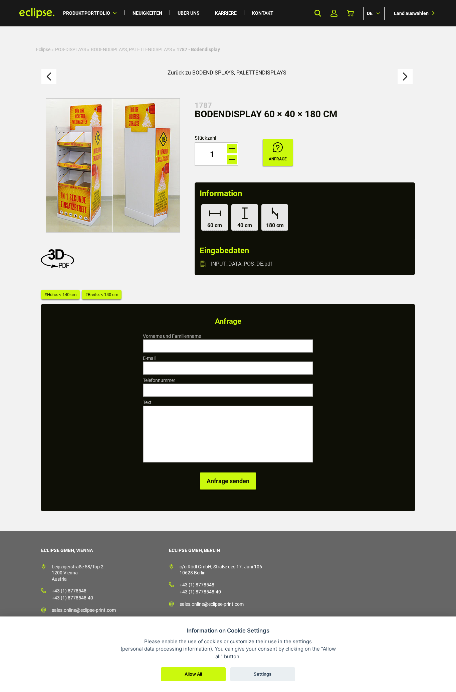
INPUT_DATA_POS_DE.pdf (241, 264)
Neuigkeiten (147, 13)
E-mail (149, 358)
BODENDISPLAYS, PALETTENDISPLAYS (131, 49)
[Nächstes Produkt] (405, 76)
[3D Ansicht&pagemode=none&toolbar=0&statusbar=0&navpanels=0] (59, 266)
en (374, 13)
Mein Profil (333, 13)
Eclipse (43, 49)
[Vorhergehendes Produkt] (48, 76)
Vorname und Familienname (172, 336)
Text (147, 402)
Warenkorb (350, 13)
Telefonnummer (159, 380)
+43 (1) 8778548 (69, 590)
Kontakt (262, 13)
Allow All (193, 674)
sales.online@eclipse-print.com (84, 610)
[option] (113, 165)
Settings (262, 674)
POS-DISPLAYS (70, 49)
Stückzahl (205, 138)
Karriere (226, 13)
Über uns (189, 13)
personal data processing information (166, 649)
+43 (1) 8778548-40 (72, 597)
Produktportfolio (86, 13)
